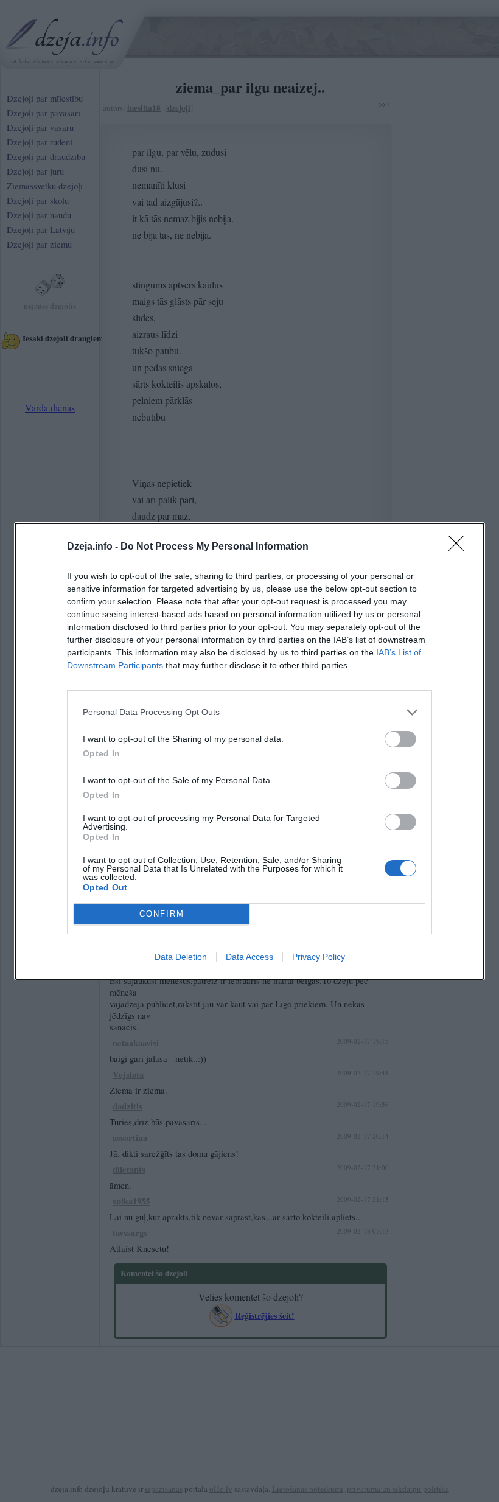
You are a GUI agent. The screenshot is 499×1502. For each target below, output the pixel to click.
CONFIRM (161, 913)
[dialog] (249, 751)
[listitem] (249, 712)
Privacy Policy (318, 957)
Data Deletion (181, 957)
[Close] (460, 547)
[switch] (400, 739)
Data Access (249, 957)
